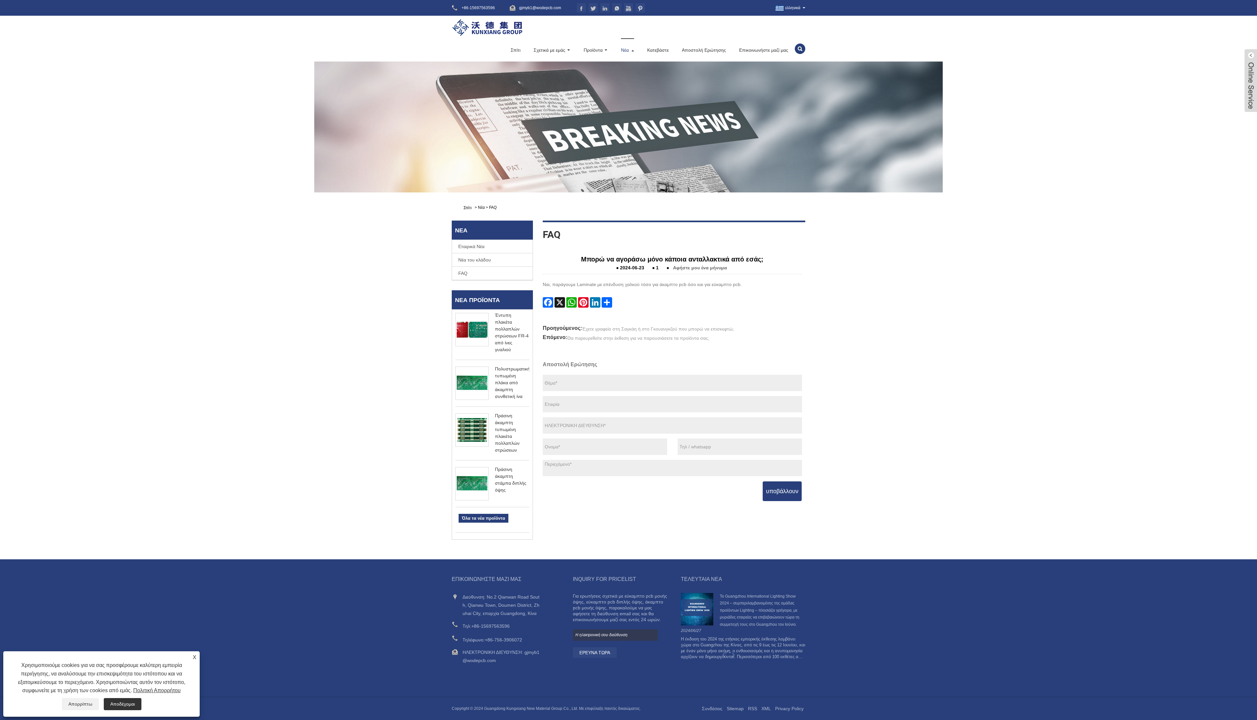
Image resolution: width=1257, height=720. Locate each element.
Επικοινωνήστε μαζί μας (763, 50)
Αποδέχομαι (122, 704)
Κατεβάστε (658, 50)
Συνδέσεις (712, 708)
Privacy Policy (789, 708)
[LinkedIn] (595, 302)
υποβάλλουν (782, 491)
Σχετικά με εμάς (549, 50)
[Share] (607, 302)
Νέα (625, 50)
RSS (752, 708)
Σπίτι (515, 50)
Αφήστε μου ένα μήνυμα (700, 267)
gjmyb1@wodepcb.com (540, 8)
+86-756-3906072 (503, 639)
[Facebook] (548, 302)
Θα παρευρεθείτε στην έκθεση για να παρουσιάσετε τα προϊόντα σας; (638, 338)
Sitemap (735, 708)
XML (766, 708)
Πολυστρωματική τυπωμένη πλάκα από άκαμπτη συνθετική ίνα (512, 382)
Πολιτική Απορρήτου (157, 690)
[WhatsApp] (571, 302)
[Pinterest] (583, 302)
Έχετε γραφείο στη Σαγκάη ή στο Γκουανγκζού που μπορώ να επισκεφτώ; (658, 329)
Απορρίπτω (80, 704)
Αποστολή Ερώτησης (704, 50)
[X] (560, 302)
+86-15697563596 (490, 626)
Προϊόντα (593, 50)
